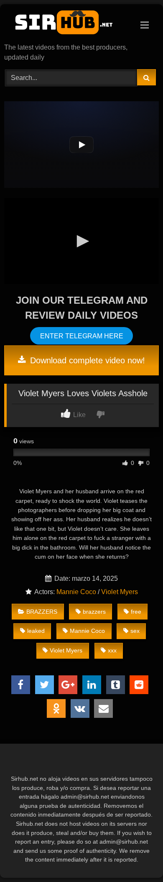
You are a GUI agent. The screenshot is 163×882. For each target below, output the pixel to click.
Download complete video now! (86, 360)
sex (135, 630)
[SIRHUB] (67, 24)
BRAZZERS (41, 611)
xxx (112, 650)
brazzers (94, 611)
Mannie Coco (76, 591)
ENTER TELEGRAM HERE (81, 336)
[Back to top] (137, 857)
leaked (36, 630)
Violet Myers (119, 591)
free (136, 611)
